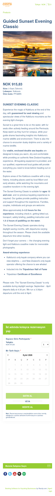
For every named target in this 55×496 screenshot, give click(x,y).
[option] (9, 70)
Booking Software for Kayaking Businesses (20, 488)
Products (7, 12)
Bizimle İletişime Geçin (16, 466)
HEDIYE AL (27, 407)
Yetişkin (10, 343)
